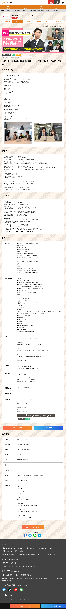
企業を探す (32, 548)
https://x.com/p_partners (23, 499)
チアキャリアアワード (7, 599)
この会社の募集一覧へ (34, 527)
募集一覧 (24, 10)
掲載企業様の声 (5, 578)
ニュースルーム (10, 566)
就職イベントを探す (46, 548)
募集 (18, 21)
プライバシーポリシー (30, 566)
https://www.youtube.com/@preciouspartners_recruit (29, 517)
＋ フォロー (14, 17)
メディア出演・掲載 (19, 566)
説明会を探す (21, 548)
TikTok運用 (59, 578)
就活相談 (28, 554)
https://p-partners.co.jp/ (22, 480)
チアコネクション (52, 578)
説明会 (28, 21)
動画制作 (4, 580)
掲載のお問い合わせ (25, 575)
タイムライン (59, 21)
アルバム (49, 21)
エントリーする (17, 427)
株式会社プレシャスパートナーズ (13, 10)
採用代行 (9, 580)
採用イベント (13, 578)
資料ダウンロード (28, 578)
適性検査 (20, 551)
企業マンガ (38, 554)
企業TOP (8, 21)
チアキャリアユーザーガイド (48, 554)
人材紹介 (45, 578)
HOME (2, 10)
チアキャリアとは (11, 563)
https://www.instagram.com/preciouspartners (27, 511)
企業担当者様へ (10, 575)
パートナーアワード (26, 599)
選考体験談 (11, 554)
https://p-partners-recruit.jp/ (23, 488)
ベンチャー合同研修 (37, 578)
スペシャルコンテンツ (20, 554)
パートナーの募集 (17, 599)
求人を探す (9, 548)
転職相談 (33, 554)
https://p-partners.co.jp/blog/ (23, 493)
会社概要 (4, 566)
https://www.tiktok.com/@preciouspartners (27, 505)
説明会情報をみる (48, 427)
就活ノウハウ (5, 554)
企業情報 (39, 21)
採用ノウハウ (20, 578)
